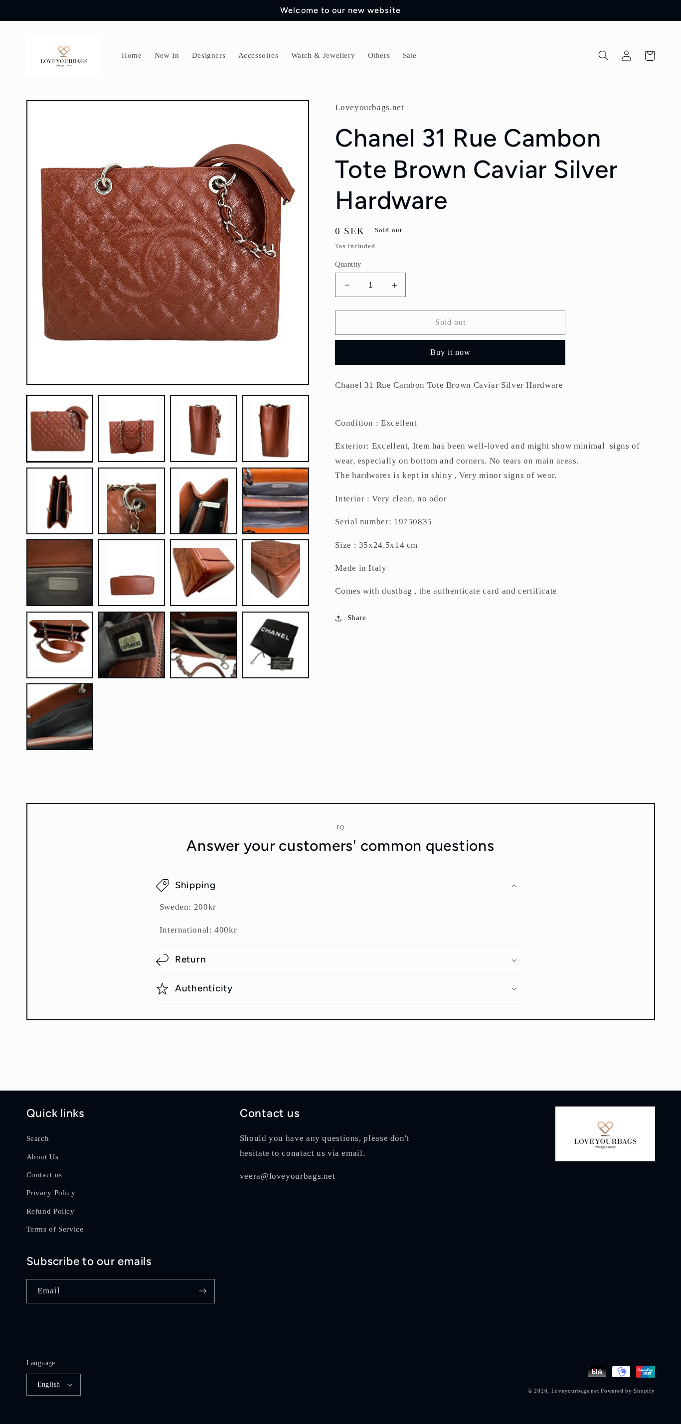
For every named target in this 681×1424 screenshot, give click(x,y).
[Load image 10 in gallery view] (131, 572)
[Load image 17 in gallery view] (59, 716)
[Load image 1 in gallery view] (59, 428)
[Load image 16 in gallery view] (275, 645)
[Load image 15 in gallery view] (203, 645)
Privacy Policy (51, 1193)
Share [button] (356, 618)
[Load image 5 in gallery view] (59, 501)
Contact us (44, 1175)
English (48, 1384)
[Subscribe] (202, 1291)
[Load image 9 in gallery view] (59, 572)
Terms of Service (55, 1229)
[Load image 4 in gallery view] (275, 428)
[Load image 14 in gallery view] (131, 645)
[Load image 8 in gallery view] (275, 501)
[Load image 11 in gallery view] (203, 572)
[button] (603, 55)
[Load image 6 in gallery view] (131, 501)
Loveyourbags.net (575, 1391)
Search (37, 1138)
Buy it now (450, 352)
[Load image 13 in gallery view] (59, 645)
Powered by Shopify (628, 1391)
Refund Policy (50, 1211)
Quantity (348, 264)
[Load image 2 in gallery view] (131, 428)
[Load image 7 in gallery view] (203, 501)
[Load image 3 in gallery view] (203, 428)
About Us (42, 1157)
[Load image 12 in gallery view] (275, 572)
